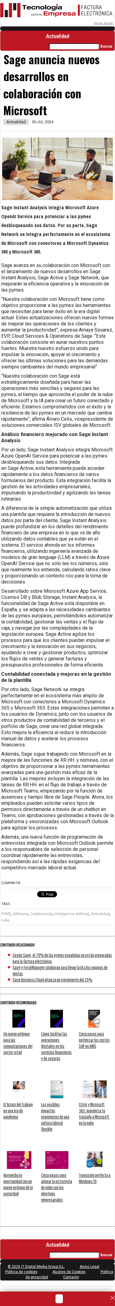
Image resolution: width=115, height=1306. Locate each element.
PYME (6, 914)
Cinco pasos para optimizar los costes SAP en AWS (94, 1040)
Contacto (71, 1277)
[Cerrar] (112, 1298)
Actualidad (57, 36)
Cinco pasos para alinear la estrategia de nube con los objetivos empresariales (56, 1187)
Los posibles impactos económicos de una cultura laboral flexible (55, 1117)
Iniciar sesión (103, 23)
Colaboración (41, 914)
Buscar (106, 46)
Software (20, 914)
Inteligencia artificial (72, 914)
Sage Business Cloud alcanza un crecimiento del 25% (52, 979)
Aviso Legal (89, 1267)
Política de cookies (21, 1272)
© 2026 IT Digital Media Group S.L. (36, 1267)
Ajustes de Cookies (69, 1272)
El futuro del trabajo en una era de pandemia (18, 1110)
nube (5, 920)
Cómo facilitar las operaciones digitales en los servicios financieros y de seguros (56, 1046)
